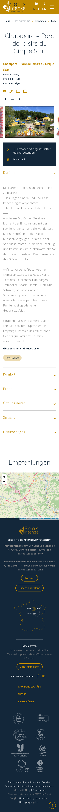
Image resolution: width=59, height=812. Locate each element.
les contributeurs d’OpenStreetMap (43, 518)
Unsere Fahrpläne (29, 588)
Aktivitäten (40, 20)
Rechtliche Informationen (40, 786)
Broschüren (26, 701)
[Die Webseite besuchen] (18, 91)
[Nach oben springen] (52, 805)
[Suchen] (43, 3)
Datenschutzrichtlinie (15, 786)
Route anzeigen (12, 83)
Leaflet (23, 518)
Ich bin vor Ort (22, 20)
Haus (7, 20)
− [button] (4, 481)
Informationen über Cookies (36, 782)
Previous (22, 134)
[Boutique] (36, 3)
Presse (22, 694)
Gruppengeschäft (29, 686)
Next (37, 134)
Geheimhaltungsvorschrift (32, 798)
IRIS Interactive (38, 790)
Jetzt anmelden (29, 666)
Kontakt (29, 578)
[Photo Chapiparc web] (29, 122)
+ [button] (4, 477)
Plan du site (14, 782)
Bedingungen (25, 802)
